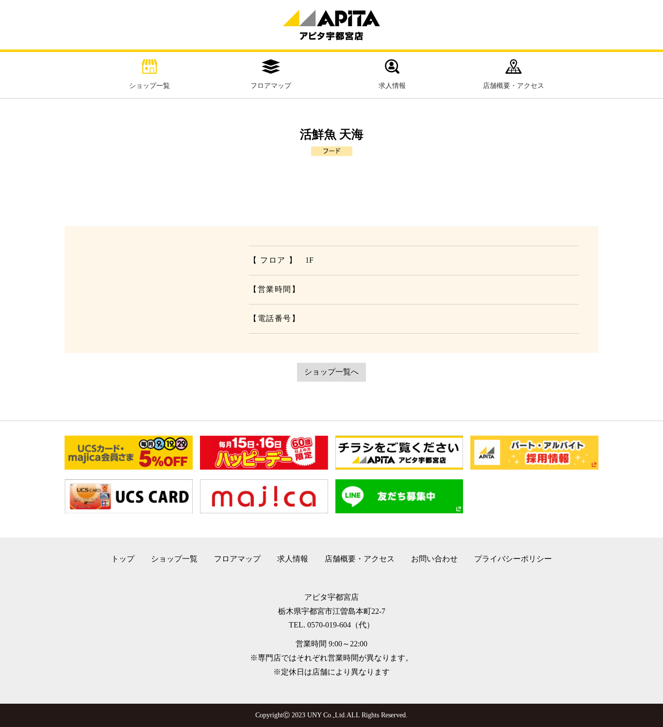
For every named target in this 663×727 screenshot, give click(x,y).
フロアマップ (270, 85)
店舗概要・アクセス (513, 85)
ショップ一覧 (149, 85)
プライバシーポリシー (513, 559)
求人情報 (392, 85)
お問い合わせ (434, 559)
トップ (122, 559)
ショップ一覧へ (331, 372)
